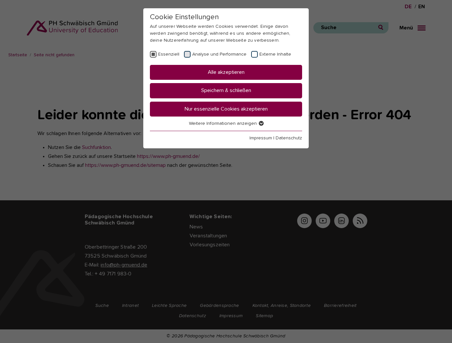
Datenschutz (289, 138)
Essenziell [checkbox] (168, 54)
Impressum (260, 138)
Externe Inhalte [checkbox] (275, 54)
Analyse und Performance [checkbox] (219, 54)
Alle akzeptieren (226, 72)
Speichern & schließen (226, 90)
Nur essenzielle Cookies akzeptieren (226, 109)
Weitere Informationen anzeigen (223, 123)
